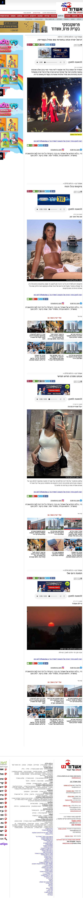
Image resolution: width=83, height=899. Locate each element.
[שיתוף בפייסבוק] (52, 34)
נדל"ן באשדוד (49, 808)
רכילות (60, 16)
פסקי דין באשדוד (48, 795)
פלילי (27, 748)
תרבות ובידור (49, 756)
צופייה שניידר (49, 863)
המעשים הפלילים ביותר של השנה (33, 806)
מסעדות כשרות (25, 754)
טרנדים (34, 792)
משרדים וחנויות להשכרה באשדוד (44, 833)
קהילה (47, 16)
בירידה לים (76, 581)
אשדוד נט (78, 26)
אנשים (73, 19)
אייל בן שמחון (49, 814)
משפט (13, 16)
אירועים (51, 771)
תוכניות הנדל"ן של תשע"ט (26, 804)
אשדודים (59, 19)
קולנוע (19, 16)
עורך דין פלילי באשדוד (47, 855)
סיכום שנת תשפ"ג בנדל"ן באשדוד (23, 768)
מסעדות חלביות (38, 751)
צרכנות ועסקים (48, 788)
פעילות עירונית (40, 774)
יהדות (37, 803)
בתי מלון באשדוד (48, 820)
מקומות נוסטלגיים (48, 786)
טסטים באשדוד (48, 872)
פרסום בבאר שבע (48, 832)
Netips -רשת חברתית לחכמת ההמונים (42, 843)
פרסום (51, 860)
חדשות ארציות (49, 748)
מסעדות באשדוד (48, 827)
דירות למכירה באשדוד (47, 828)
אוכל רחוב (42, 755)
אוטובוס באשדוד (17, 806)
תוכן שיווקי (50, 790)
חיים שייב (50, 873)
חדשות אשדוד (48, 747)
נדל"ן (23, 748)
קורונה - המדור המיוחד (45, 797)
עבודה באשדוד (48, 849)
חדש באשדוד (35, 790)
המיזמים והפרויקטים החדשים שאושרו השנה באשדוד (38, 801)
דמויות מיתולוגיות (36, 786)
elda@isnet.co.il (76, 781)
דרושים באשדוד (48, 837)
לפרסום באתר (27, 13)
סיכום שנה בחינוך (42, 767)
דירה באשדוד (49, 852)
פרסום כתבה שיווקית (47, 847)
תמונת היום (35, 771)
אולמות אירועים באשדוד (46, 851)
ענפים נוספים (49, 760)
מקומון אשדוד (49, 824)
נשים (51, 803)
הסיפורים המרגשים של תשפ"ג (32, 766)
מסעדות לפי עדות (36, 754)
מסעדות (50, 750)
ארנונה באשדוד (48, 839)
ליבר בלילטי (49, 871)
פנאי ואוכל (31, 803)
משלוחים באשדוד (48, 825)
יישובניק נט (49, 821)
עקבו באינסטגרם (56, 129)
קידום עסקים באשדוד (47, 819)
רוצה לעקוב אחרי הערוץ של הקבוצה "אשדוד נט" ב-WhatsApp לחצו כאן (58, 121)
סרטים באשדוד (48, 807)
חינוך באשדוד (38, 807)
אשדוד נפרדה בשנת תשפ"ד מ (23, 779)
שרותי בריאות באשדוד (47, 834)
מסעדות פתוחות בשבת (27, 752)
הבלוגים (50, 782)
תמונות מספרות (37, 763)
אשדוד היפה (49, 774)
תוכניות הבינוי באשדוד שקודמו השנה (22, 778)
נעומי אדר (50, 874)
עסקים (40, 16)
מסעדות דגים (27, 751)
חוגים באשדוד (30, 758)
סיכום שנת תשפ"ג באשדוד (44, 765)
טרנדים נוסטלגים (25, 786)
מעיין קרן (76, 47)
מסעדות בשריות (48, 751)
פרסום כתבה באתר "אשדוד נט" (44, 816)
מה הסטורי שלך (49, 19)
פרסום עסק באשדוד (47, 810)
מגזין (51, 762)
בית (80, 16)
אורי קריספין (66, 785)
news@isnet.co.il (75, 791)
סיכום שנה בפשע (31, 767)
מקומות (66, 19)
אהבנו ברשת (44, 803)
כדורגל (27, 760)
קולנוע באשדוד (20, 758)
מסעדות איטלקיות (17, 751)
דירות (26, 16)
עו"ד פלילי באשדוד (47, 854)
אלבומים (50, 770)
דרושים (33, 16)
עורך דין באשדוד (48, 856)
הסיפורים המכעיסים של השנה (43, 768)
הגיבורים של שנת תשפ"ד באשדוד (43, 778)
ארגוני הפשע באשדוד (37, 748)
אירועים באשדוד (48, 836)
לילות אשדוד (43, 771)
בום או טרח (28, 19)
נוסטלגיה (28, 763)
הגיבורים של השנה (48, 766)
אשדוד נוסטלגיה (47, 784)
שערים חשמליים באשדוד (46, 842)
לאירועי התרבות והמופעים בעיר (44, 758)
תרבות (53, 16)
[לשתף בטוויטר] (47, 34)
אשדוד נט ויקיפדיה (47, 846)
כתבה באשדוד (49, 850)
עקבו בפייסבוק (75, 129)
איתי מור (50, 865)
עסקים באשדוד (18, 807)
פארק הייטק (49, 868)
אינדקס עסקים (22, 803)
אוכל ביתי (50, 752)
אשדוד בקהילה (48, 773)
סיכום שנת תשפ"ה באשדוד (44, 799)
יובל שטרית (76, 384)
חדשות (74, 16)
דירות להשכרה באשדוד (46, 829)
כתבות (51, 763)
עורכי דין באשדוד (37, 795)
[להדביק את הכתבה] (34, 126)
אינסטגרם (27, 771)
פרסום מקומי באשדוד (47, 817)
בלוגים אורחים (34, 783)
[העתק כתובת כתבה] (41, 34)
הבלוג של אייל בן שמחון (46, 783)
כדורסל (33, 760)
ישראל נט (50, 811)
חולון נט (50, 859)
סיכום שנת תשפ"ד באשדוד (44, 776)
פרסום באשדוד (48, 845)
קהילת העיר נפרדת (42, 775)
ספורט (67, 16)
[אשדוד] (69, 14)
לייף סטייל (49, 791)
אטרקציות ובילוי (42, 792)
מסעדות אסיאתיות (41, 752)
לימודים (43, 790)
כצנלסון (51, 864)
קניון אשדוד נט (29, 807)
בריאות (32, 774)
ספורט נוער (40, 760)
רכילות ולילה (68, 26)
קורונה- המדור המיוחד (47, 798)
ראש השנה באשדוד (40, 804)
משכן (51, 867)
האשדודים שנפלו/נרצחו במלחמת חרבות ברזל (40, 780)
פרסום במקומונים (48, 823)
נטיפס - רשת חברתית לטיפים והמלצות (42, 812)
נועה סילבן (76, 194)
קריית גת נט (49, 858)
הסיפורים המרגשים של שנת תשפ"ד (43, 779)
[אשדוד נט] (68, 751)
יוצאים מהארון (39, 19)
